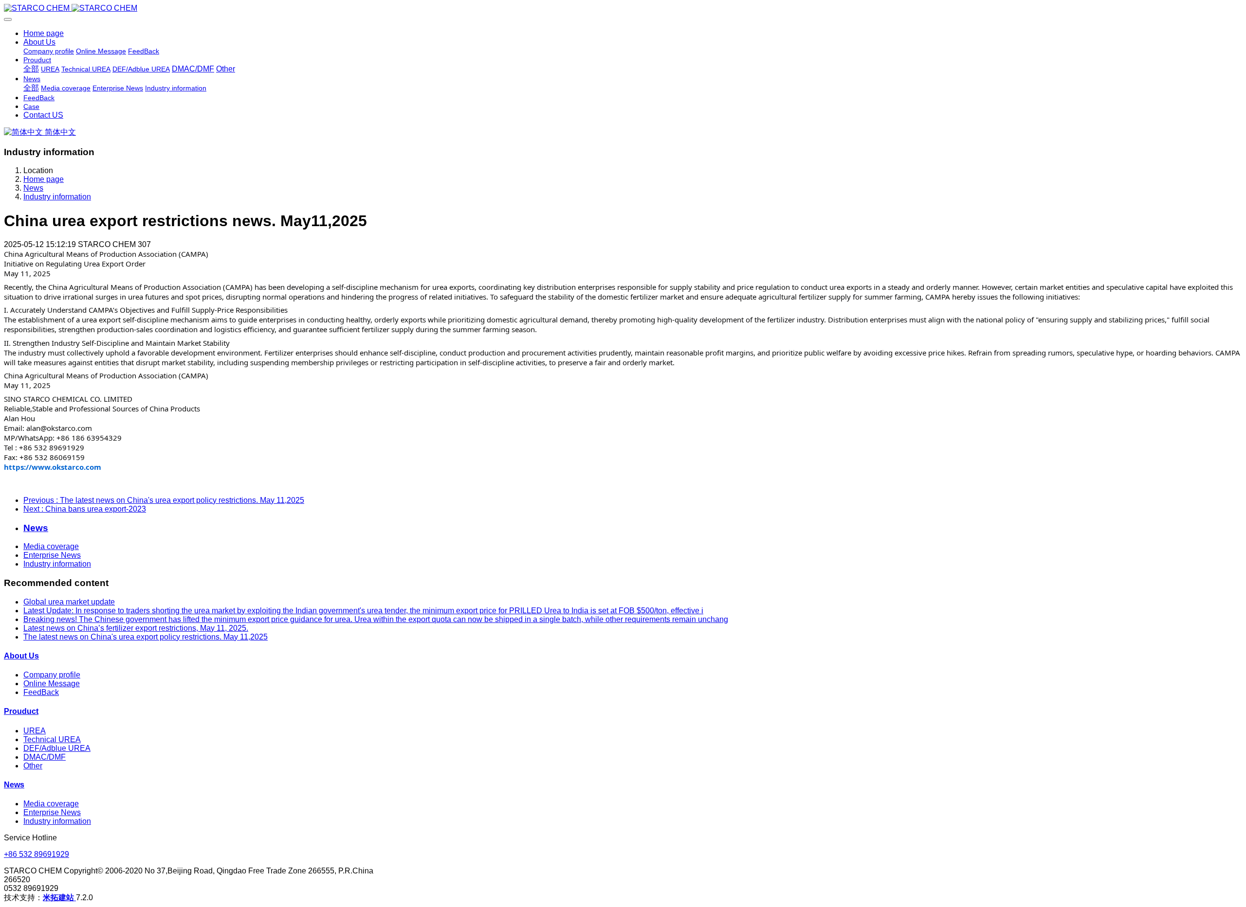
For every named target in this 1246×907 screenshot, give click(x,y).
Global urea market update (69, 602)
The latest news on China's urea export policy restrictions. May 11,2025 (145, 637)
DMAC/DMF (44, 757)
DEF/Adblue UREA (57, 748)
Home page (43, 33)
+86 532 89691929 (36, 854)
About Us (21, 656)
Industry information (57, 197)
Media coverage (51, 546)
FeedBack (41, 692)
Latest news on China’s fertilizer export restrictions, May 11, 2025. (135, 628)
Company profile (51, 675)
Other (32, 766)
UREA (34, 731)
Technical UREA (52, 739)
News (33, 188)
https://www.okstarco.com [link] (52, 467)
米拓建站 (59, 897)
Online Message (51, 683)
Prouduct (21, 711)
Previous (163, 500)
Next (84, 509)
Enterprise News (52, 555)
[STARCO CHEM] (623, 8)
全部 (31, 69)
